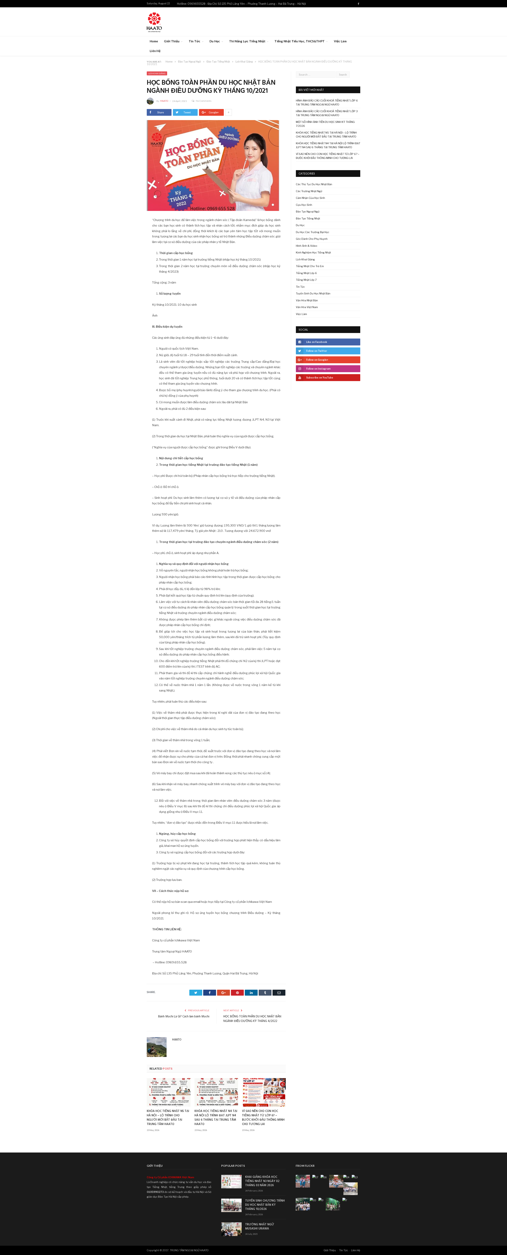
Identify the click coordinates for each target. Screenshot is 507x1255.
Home (154, 41)
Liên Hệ (155, 51)
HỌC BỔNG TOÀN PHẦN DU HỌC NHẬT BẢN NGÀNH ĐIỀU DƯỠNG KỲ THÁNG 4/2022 (252, 1019)
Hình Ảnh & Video (306, 245)
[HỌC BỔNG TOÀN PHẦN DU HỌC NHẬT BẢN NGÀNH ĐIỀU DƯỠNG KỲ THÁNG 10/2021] (216, 166)
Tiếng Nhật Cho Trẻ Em (310, 266)
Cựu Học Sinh (304, 204)
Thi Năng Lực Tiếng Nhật (247, 41)
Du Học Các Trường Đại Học (312, 232)
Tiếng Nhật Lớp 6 (306, 273)
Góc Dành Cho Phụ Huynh (312, 238)
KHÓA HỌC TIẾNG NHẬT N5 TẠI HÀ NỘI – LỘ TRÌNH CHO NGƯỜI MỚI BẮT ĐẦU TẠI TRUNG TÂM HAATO (168, 1118)
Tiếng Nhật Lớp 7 (306, 279)
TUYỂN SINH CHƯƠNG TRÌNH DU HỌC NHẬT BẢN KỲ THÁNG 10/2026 (265, 1205)
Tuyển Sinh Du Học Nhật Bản (313, 293)
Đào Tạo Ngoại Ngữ (307, 211)
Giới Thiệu (171, 41)
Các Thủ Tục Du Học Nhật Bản (314, 184)
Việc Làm (340, 41)
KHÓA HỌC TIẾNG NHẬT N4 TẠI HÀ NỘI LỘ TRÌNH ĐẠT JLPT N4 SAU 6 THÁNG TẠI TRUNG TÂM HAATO (215, 1118)
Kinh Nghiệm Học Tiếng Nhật (313, 252)
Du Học (215, 41)
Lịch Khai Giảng (157, 73)
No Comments (204, 100)
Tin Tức (194, 41)
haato (164, 100)
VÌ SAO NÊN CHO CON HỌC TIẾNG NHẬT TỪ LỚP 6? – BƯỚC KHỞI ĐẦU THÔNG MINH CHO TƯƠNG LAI (263, 1118)
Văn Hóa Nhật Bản (307, 300)
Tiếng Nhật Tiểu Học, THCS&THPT (299, 41)
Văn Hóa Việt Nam (307, 307)
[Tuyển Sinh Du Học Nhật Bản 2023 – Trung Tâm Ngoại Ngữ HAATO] (154, 21)
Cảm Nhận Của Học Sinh (310, 197)
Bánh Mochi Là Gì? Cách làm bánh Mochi (183, 1016)
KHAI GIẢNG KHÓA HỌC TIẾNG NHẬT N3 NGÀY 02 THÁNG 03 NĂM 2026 (262, 1181)
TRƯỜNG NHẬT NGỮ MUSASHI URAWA (259, 1227)
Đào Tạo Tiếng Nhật (308, 218)
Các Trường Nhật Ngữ (309, 191)
